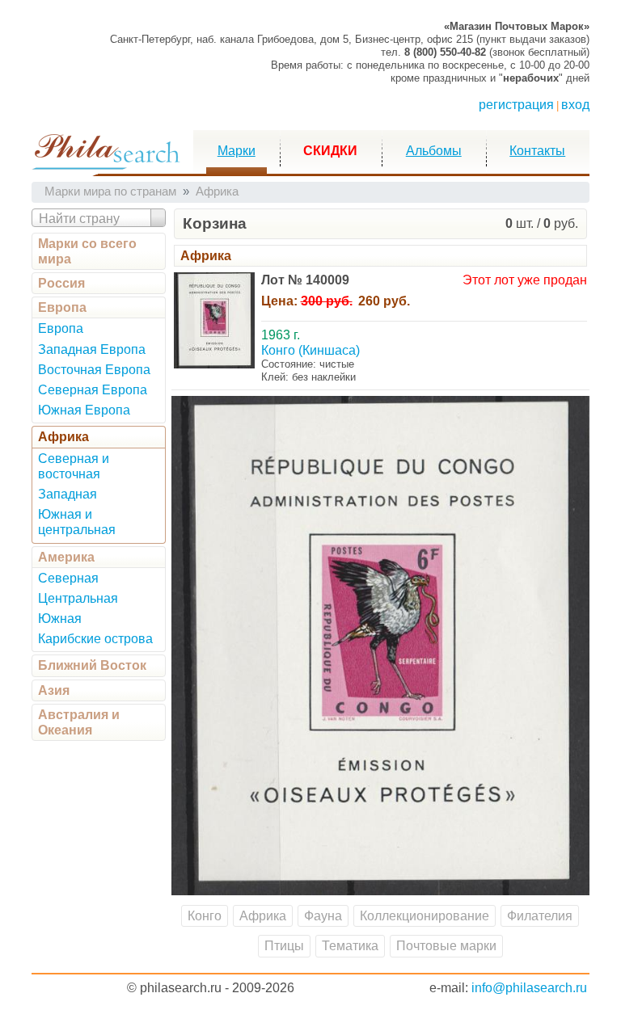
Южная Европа (84, 410)
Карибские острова (95, 639)
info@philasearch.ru (529, 988)
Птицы (284, 946)
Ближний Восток (92, 665)
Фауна (323, 916)
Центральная (78, 598)
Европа (62, 307)
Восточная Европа (94, 370)
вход (575, 105)
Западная (67, 494)
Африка (63, 437)
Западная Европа (92, 349)
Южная (60, 618)
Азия (54, 690)
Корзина (215, 223)
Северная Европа (92, 390)
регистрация (516, 105)
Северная (68, 578)
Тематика (350, 946)
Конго (205, 916)
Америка (66, 557)
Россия (61, 283)
